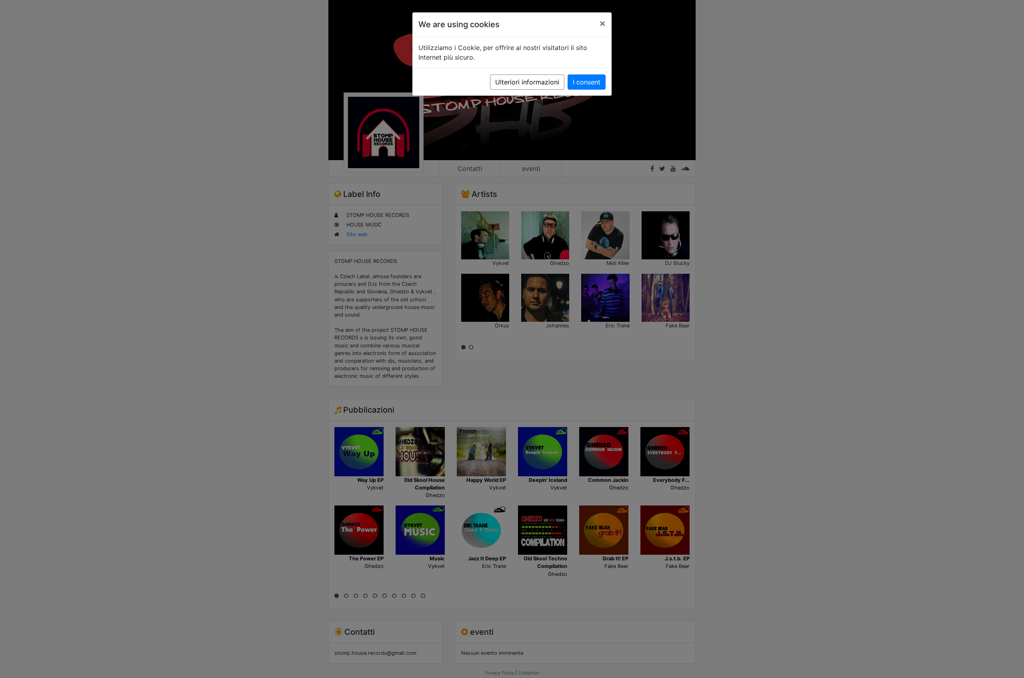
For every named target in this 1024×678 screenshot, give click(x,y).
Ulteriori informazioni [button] (527, 82)
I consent (586, 82)
